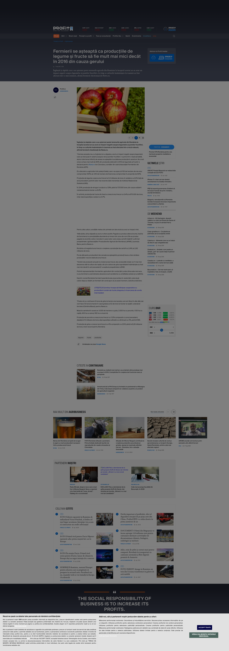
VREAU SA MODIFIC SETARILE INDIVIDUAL (204, 635)
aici (28, 638)
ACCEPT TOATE (204, 627)
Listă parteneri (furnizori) (108, 636)
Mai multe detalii (20, 626)
